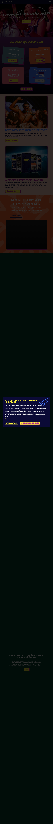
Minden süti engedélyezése (30, 423)
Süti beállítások (11, 423)
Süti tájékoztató (9, 418)
